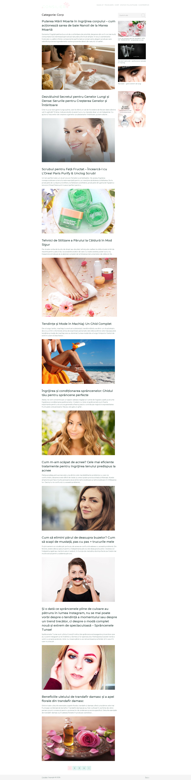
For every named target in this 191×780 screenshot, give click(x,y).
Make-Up (100, 5)
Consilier (45, 777)
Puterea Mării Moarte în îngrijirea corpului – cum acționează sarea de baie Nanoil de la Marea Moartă (78, 25)
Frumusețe (109, 5)
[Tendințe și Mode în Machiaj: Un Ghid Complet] (78, 361)
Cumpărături (143, 5)
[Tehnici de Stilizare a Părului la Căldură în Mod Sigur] (79, 287)
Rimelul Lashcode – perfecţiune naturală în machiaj (132, 62)
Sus (146, 777)
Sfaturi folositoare (128, 5)
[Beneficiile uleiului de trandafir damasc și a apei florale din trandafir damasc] (78, 738)
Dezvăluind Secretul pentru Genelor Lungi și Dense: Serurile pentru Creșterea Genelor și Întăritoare (75, 101)
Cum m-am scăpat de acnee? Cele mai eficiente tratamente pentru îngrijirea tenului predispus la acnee (79, 466)
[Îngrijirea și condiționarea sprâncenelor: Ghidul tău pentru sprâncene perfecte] (78, 433)
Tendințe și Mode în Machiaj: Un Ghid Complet (77, 324)
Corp (117, 5)
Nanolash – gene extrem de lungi (129, 84)
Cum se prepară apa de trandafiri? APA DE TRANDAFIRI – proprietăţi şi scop (131, 39)
